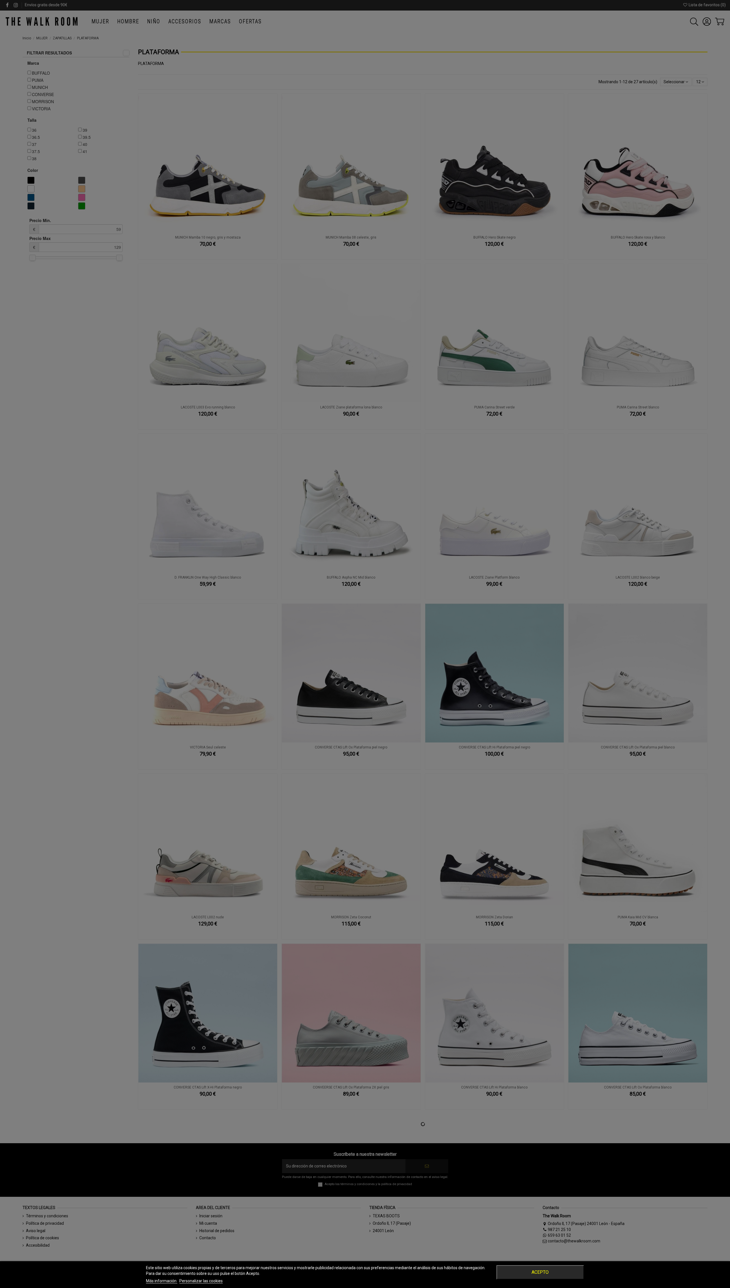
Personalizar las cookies (201, 1281)
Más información (161, 1281)
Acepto (540, 1272)
